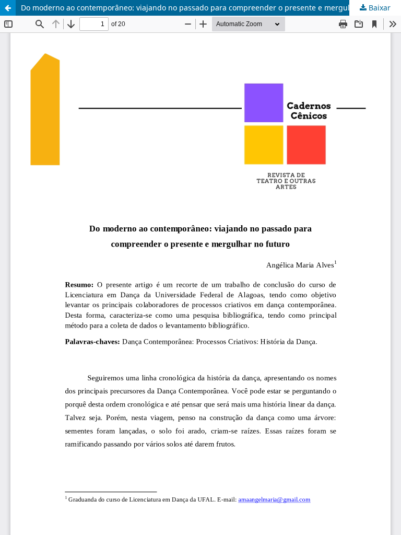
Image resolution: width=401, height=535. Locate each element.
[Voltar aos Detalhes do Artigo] (8, 8)
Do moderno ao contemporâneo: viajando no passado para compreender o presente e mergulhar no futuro (209, 8)
